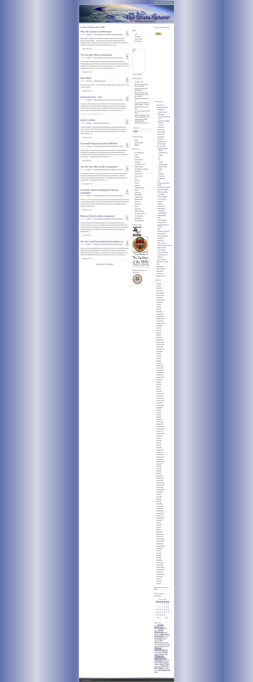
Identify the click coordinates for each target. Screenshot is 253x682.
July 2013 (158, 353)
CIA (167, 636)
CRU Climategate (162, 213)
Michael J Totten (138, 199)
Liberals (156, 654)
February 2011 (159, 421)
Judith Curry (137, 192)
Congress (156, 640)
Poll (155, 662)
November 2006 (160, 541)
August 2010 (159, 435)
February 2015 (159, 313)
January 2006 (159, 564)
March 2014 (159, 337)
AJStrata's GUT (160, 105)
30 (164, 615)
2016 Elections (160, 136)
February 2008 (159, 506)
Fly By (107, 123)
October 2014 (159, 321)
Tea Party (166, 668)
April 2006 (158, 557)
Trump (156, 670)
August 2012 (159, 379)
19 (156, 612)
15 (162, 609)
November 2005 (160, 569)
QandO (136, 206)
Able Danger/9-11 (161, 141)
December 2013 (160, 342)
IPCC (159, 652)
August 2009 (159, 464)
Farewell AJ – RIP (139, 81)
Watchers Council (160, 275)
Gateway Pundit (138, 176)
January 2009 (159, 480)
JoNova (136, 190)
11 (168, 606)
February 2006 (159, 562)
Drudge (136, 140)
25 (168, 612)
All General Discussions (100, 34)
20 (158, 612)
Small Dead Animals (139, 211)
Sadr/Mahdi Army (163, 164)
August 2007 (159, 520)
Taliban (161, 668)
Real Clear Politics (139, 142)
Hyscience (137, 180)
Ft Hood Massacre (162, 152)
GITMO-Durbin (161, 206)
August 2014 (159, 325)
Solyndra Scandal (161, 247)
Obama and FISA (161, 233)
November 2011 (160, 400)
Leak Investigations (162, 220)
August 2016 (159, 302)
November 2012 (160, 372)
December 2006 (160, 539)
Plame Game (160, 240)
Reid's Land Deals (161, 243)
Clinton (164, 639)
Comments (138, 38)
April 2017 (158, 285)
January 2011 (159, 424)
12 (156, 609)
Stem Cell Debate (161, 250)
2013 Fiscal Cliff (161, 132)
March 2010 (159, 447)
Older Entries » (110, 264)
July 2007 (158, 522)
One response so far (87, 183)
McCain (162, 654)
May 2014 (158, 332)
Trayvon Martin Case (162, 254)
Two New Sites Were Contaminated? (96, 54)
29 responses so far (87, 90)
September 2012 (160, 377)
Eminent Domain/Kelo (162, 192)
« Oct (158, 617)
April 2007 (158, 529)
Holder (156, 652)
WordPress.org (138, 41)
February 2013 (159, 365)
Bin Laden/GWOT (161, 146)
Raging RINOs (159, 271)
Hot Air (136, 178)
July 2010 (158, 438)
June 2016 (158, 306)
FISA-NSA (159, 201)
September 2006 (160, 546)
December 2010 (160, 426)
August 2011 (159, 407)
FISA (168, 644)
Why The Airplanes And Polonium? (96, 31)
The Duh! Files (159, 273)
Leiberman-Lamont (162, 112)
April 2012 (158, 389)
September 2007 (160, 517)
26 (156, 615)
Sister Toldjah (138, 208)
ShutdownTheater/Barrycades (164, 245)
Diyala (160, 162)
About (164, 2)
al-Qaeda (158, 636)
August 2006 (159, 548)
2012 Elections (160, 129)
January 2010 (159, 452)
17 (166, 609)
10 (166, 606)
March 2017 (159, 288)
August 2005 (159, 576)
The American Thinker (140, 213)
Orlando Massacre (160, 268)
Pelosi (168, 660)
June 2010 (158, 440)
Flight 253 (156, 646)
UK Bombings (161, 178)
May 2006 (158, 555)
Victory (156, 672)
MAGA (158, 229)
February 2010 (159, 449)
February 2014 (159, 339)
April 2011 (158, 417)
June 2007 (158, 524)
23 (164, 612)
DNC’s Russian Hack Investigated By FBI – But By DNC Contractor (141, 94)
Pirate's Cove (138, 204)
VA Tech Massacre (161, 259)
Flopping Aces (138, 171)
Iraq (159, 159)
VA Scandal (160, 257)
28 (160, 615)
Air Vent (136, 155)
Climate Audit (138, 162)
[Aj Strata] (138, 72)
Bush (164, 637)
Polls (159, 662)
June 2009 (158, 468)
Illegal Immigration (161, 215)
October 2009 (159, 459)
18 (168, 609)
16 (164, 609)
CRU (161, 641)
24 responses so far (87, 209)
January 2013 (159, 367)
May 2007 (158, 527)
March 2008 (159, 503)
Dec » (167, 617)
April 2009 (158, 473)
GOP (166, 650)
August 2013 (159, 351)
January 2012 (159, 396)
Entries (137, 36)
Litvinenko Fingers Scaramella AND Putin (99, 143)
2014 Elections (160, 134)
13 (158, 609)
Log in (136, 34)
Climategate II (161, 210)
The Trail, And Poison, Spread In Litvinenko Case (102, 241)
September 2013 (160, 349)
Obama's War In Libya (162, 236)
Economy (160, 644)
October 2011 (159, 403)
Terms (170, 2)
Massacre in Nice (162, 166)
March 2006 (159, 560)
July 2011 (158, 410)
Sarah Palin (161, 125)
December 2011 (160, 398)
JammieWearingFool (139, 187)
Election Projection (139, 166)
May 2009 (158, 471)
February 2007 (159, 534)
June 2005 (158, 581)
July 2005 (158, 578)
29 (162, 615)
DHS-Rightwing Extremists (163, 187)
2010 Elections (160, 127)
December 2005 (160, 567)
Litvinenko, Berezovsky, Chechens (114, 34)
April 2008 (158, 501)
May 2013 (158, 358)
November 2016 (160, 295)
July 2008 (158, 494)
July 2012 (158, 382)
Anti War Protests (161, 143)
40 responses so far (87, 71)
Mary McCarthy (162, 222)
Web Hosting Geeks (167, 680)
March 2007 (159, 532)
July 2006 (158, 550)
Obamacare (160, 238)
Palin (165, 660)
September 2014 (160, 323)
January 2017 (159, 290)
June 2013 (158, 356)
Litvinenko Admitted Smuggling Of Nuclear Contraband (100, 191)
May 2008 (158, 499)
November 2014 (160, 318)
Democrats (158, 642)
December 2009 (160, 454)
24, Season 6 (160, 139)
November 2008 (160, 485)
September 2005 (160, 574)
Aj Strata (135, 49)
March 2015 (159, 311)
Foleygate (159, 203)
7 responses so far (86, 235)
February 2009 (159, 478)
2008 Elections (160, 114)
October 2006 (159, 543)
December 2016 (160, 292)
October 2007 (159, 515)
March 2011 (159, 419)
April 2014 (158, 335)
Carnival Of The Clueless (162, 261)
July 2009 (158, 466)
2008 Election (159, 626)
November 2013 (160, 344)
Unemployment (164, 670)
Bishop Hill (137, 157)
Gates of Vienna (138, 173)
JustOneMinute (138, 194)
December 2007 (160, 510)
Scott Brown (157, 666)
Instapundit (137, 185)
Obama (159, 656)
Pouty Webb (86, 78)
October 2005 (159, 571)
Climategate (158, 639)
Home (157, 2)
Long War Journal (139, 197)
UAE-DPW (160, 173)
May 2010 (158, 442)
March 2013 (159, 363)
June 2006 (158, 553)
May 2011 (158, 414)
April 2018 (158, 283)
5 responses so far (86, 160)
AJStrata (89, 34)
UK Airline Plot (161, 176)
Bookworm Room (139, 159)
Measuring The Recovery (163, 231)
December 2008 (160, 482)
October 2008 (159, 487)
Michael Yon (137, 201)
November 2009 (160, 457)
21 (160, 612)
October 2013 (159, 346)
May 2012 (158, 386)
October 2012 (159, 374)
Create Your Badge (137, 74)
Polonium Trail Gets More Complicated (98, 216)
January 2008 (159, 508)
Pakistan (160, 169)
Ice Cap (136, 183)
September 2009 (160, 461)
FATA (165, 644)
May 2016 (158, 309)
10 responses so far (87, 48)
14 (160, 609)
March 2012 (159, 391)
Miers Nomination (162, 199)
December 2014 (160, 316)
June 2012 (158, 384)
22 (162, 612)
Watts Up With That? (139, 220)
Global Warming (161, 208)
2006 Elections (160, 109)
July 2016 (158, 304)
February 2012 (159, 393)
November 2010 (160, 428)
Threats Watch (138, 218)
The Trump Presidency (162, 252)
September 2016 (160, 299)
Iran (159, 157)
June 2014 (158, 330)
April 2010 (158, 445)
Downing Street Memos (163, 189)
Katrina (159, 217)
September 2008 (160, 489)
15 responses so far (87, 137)
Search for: (136, 127)
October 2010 (159, 431)
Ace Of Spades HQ (139, 152)
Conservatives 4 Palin (140, 164)
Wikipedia (137, 144)
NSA (166, 654)
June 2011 (158, 412)
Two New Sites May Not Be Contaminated (99, 166)
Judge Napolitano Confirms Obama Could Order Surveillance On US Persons (141, 121)
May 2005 (158, 583)
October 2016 (159, 297)
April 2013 (158, 360)
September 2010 (160, 433)
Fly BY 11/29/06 (88, 120)
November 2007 (160, 513)
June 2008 (158, 496)
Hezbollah (160, 155)
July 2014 (158, 328)
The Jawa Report (139, 215)
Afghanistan (165, 635)
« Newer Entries (100, 264)
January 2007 (159, 536)
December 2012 (160, 370)
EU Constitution (161, 194)
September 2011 (160, 405)
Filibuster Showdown (162, 196)
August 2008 (159, 492)
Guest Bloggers (160, 266)
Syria (159, 171)
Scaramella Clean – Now (91, 96)
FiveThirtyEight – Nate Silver (141, 169)
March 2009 (159, 475)
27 (158, 615)
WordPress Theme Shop (155, 680)
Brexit (158, 180)
